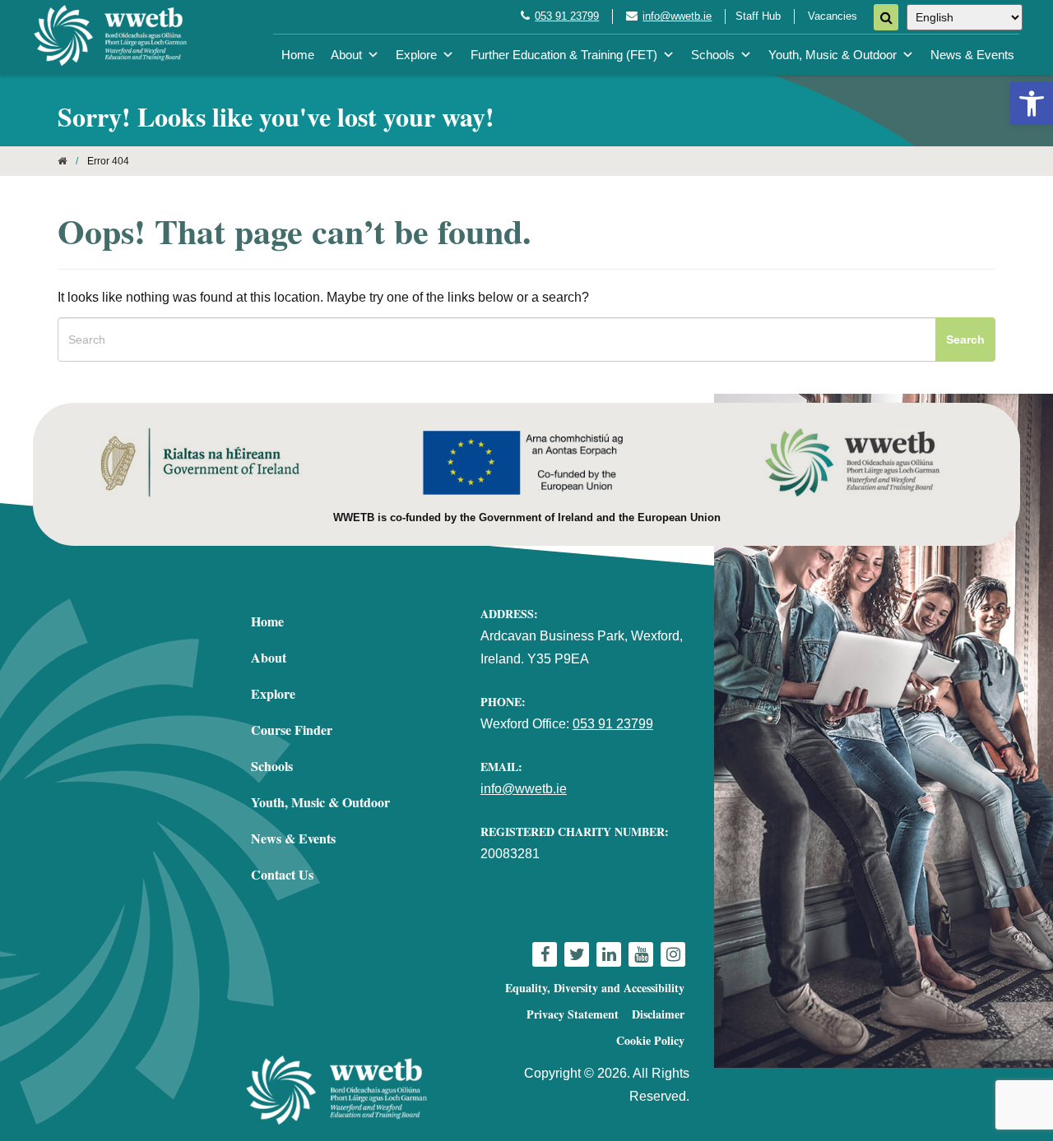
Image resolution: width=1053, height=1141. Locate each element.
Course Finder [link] (291, 729)
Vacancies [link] (832, 16)
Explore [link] (416, 55)
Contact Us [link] (282, 874)
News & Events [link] (972, 55)
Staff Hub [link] (758, 16)
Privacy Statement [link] (572, 1014)
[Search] (886, 17)
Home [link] (297, 55)
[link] (1031, 103)
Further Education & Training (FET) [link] (564, 55)
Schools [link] (713, 55)
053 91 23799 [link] (567, 16)
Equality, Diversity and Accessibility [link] (594, 987)
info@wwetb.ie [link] (677, 16)
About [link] (346, 55)
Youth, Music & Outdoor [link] (832, 55)
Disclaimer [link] (658, 1014)
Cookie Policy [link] (650, 1040)
